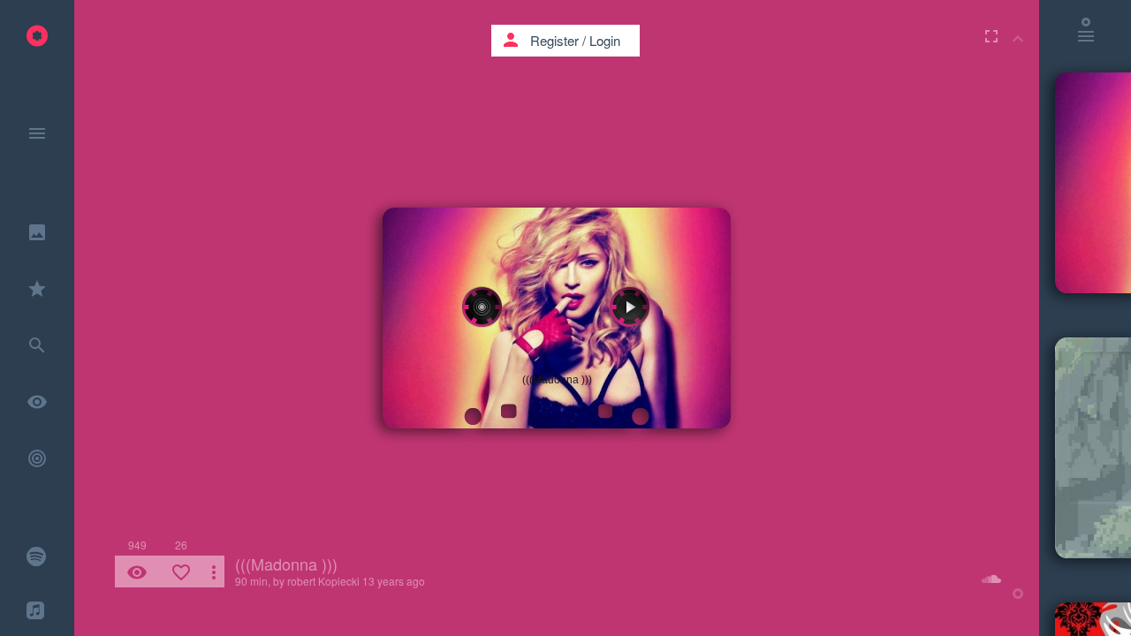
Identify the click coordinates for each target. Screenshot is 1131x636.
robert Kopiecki (323, 580)
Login (604, 40)
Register (554, 40)
